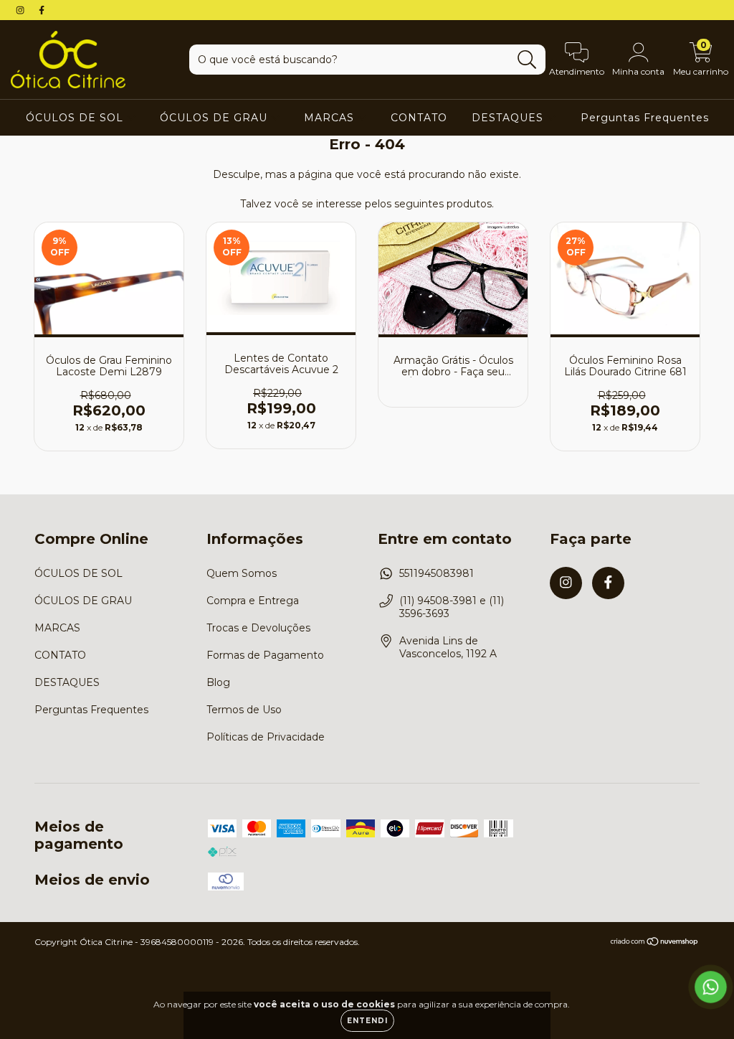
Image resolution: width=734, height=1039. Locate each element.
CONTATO (419, 117)
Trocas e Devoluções (258, 627)
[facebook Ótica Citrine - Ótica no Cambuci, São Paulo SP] (41, 10)
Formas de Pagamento (265, 655)
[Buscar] (527, 60)
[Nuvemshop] (655, 943)
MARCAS (331, 117)
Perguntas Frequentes (645, 117)
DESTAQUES (509, 117)
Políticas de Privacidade (265, 736)
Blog (218, 682)
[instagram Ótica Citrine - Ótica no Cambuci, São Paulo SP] (21, 10)
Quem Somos (241, 573)
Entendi (367, 1020)
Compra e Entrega (252, 600)
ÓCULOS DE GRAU (215, 117)
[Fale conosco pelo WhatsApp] (711, 987)
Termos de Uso (244, 709)
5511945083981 (436, 573)
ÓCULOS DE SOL (76, 117)
